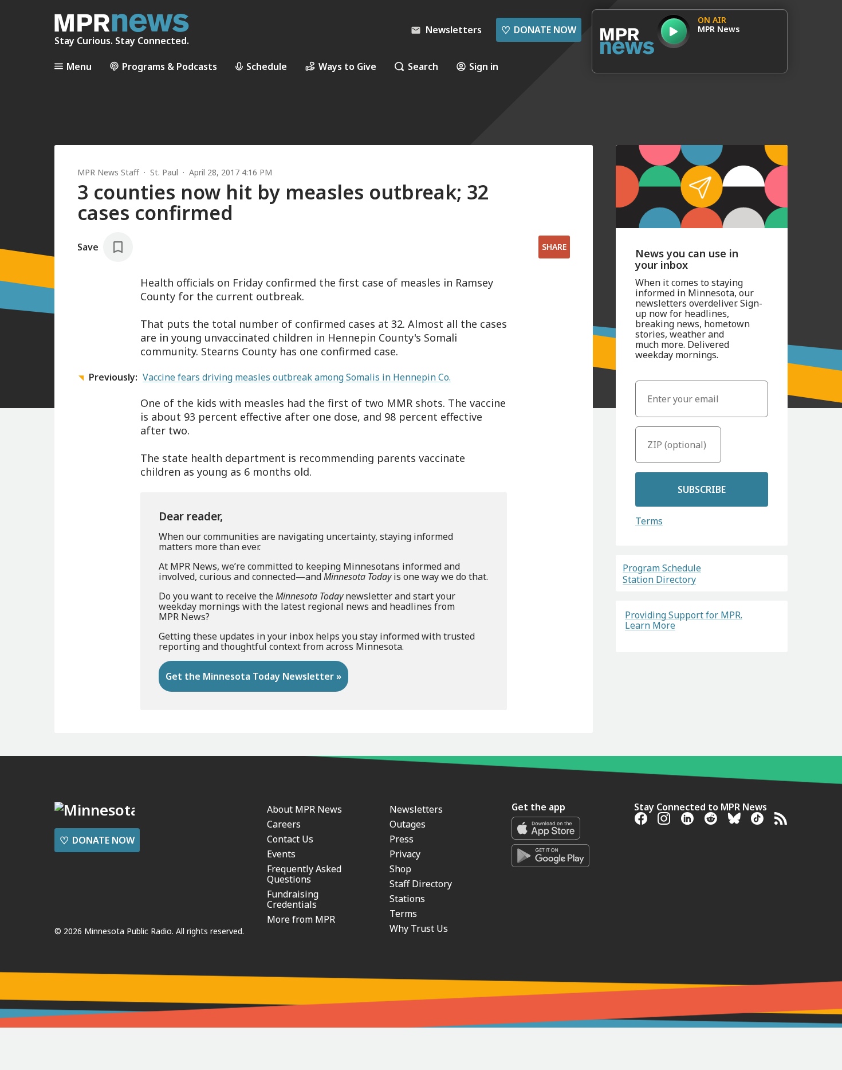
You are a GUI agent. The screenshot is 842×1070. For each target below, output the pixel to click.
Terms (649, 521)
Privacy (404, 854)
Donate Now (538, 30)
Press (401, 839)
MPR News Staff (108, 172)
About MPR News (304, 809)
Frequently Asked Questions (304, 874)
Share (554, 246)
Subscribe (702, 489)
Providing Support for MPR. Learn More (683, 620)
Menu (79, 66)
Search (423, 66)
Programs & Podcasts (169, 66)
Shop (400, 869)
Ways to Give (347, 66)
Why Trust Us (418, 928)
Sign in (483, 66)
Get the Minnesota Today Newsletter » (253, 676)
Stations (407, 898)
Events (281, 854)
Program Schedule (662, 568)
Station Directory (659, 579)
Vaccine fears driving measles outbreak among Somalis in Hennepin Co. (297, 377)
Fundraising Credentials (292, 899)
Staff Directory (420, 883)
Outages (407, 824)
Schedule (266, 66)
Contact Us (290, 839)
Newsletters (416, 809)
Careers (284, 824)
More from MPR (301, 919)
